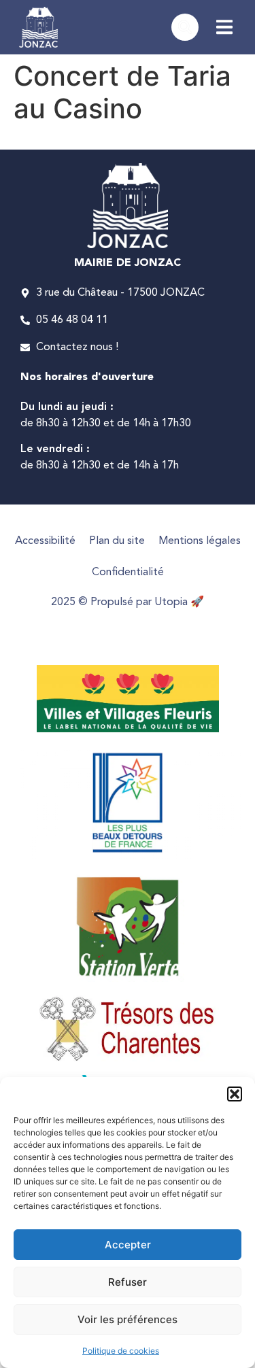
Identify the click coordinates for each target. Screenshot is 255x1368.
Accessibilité (45, 541)
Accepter (128, 1244)
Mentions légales (199, 541)
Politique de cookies (120, 1351)
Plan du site (117, 541)
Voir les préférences (127, 1319)
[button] (234, 1094)
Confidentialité (128, 572)
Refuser (127, 1282)
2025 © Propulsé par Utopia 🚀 (127, 602)
